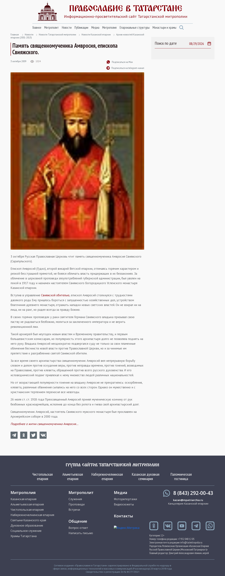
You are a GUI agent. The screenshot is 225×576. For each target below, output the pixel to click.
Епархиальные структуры (135, 27)
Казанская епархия (23, 499)
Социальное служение (26, 531)
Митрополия (109, 27)
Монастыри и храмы (164, 27)
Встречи (74, 509)
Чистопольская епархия (42, 476)
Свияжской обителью (55, 295)
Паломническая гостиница (181, 476)
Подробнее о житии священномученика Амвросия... (44, 424)
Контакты (123, 515)
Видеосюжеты (124, 504)
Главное (36, 27)
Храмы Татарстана (24, 536)
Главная (15, 34)
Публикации (81, 27)
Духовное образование (27, 525)
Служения (75, 499)
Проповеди (77, 504)
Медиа (95, 27)
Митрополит (51, 27)
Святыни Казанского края (28, 520)
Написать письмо (81, 533)
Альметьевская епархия (72, 476)
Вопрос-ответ (78, 528)
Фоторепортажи (125, 499)
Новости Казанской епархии (96, 34)
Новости (67, 27)
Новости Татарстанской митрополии (57, 34)
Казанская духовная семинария (145, 476)
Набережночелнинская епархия (107, 476)
